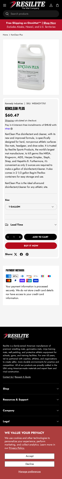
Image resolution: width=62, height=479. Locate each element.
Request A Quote (23, 376)
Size (7, 200)
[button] (57, 5)
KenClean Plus (17, 34)
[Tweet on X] (15, 254)
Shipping (9, 120)
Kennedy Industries (14, 103)
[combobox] (31, 13)
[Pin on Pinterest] (27, 254)
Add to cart (40, 237)
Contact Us (8, 376)
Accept (29, 456)
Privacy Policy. (17, 448)
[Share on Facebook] (21, 254)
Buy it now (31, 245)
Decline (30, 464)
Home (5, 34)
